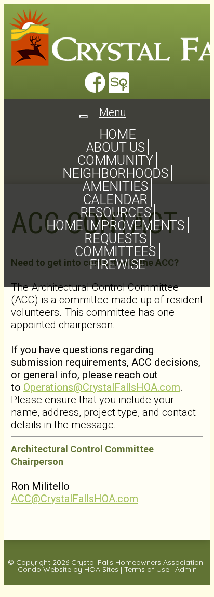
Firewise (117, 264)
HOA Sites (101, 569)
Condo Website (44, 569)
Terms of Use (146, 569)
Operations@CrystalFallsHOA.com (101, 387)
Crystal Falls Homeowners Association (137, 562)
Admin (186, 569)
